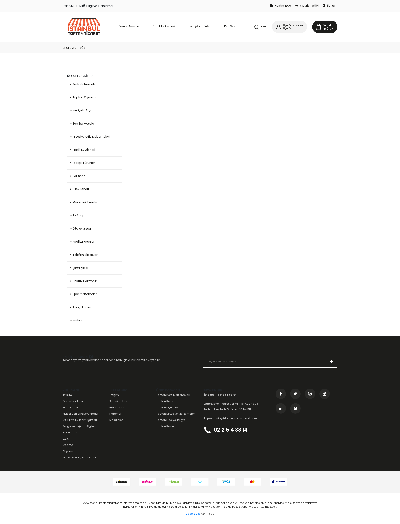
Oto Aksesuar (82, 228)
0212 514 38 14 (72, 6)
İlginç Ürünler (81, 307)
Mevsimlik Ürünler (85, 202)
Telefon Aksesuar (85, 255)
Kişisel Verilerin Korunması (80, 414)
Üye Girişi (289, 25)
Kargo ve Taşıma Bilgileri (79, 426)
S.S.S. (65, 439)
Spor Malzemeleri (84, 294)
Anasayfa (69, 47)
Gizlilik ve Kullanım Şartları (79, 420)
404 (82, 47)
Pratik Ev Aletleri (83, 150)
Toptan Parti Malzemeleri (173, 395)
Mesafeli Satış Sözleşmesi (79, 457)
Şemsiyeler (80, 268)
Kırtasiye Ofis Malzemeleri (91, 137)
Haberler (115, 414)
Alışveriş (68, 451)
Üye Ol (287, 28)
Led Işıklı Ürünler (83, 163)
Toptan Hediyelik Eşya (171, 420)
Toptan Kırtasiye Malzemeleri (175, 414)
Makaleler (116, 420)
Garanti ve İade (72, 401)
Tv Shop (78, 215)
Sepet (327, 25)
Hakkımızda (283, 5)
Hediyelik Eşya (82, 110)
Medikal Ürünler (83, 242)
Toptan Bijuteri (165, 426)
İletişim (332, 5)
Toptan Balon (165, 401)
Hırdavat (78, 320)
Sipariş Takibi (309, 5)
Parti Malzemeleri (84, 84)
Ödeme (67, 445)
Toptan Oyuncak (84, 97)
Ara (263, 26)
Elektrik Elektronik (84, 281)
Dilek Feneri (80, 189)
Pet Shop (78, 176)
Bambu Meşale (83, 123)
